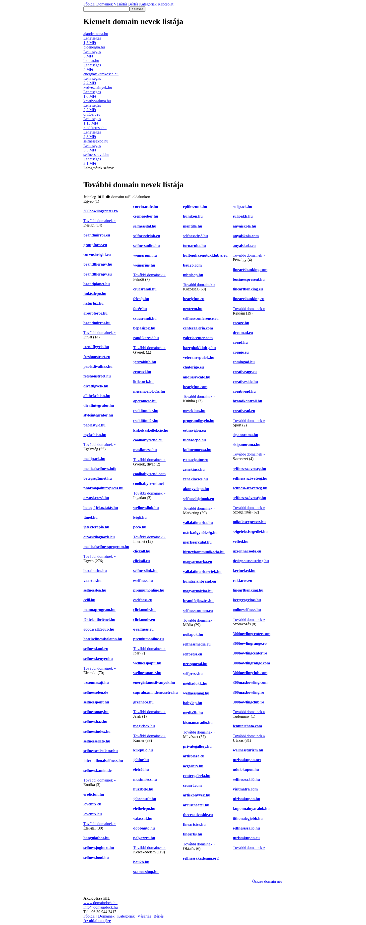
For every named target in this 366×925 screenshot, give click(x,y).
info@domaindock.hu (100, 907)
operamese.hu (145, 401)
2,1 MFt (89, 163)
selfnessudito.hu (146, 245)
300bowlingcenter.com (251, 634)
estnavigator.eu (195, 460)
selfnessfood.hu (96, 857)
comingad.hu (244, 362)
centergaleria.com (198, 328)
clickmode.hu (144, 609)
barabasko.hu (95, 570)
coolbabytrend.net (148, 483)
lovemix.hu (92, 814)
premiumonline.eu (148, 639)
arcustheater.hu (196, 805)
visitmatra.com (245, 789)
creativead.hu (244, 391)
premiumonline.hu (148, 590)
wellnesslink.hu (146, 508)
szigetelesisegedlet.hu (250, 531)
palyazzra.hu (144, 838)
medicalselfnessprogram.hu (106, 547)
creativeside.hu (245, 381)
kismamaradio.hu (198, 722)
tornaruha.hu (194, 245)
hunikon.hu (193, 216)
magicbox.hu (144, 726)
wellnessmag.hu (196, 693)
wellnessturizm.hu (248, 750)
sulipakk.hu (243, 216)
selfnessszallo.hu (246, 828)
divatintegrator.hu (98, 405)
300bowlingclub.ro (248, 702)
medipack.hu (94, 459)
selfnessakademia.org (201, 858)
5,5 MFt (89, 150)
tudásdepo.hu (94, 293)
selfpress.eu (192, 654)
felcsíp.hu (141, 299)
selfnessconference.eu (201, 318)
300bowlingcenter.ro (100, 211)
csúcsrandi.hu (145, 289)
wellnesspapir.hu (147, 673)
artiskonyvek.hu (196, 795)
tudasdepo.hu (194, 440)
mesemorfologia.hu (149, 391)
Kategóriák (126, 916)
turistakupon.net (247, 760)
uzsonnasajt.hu (96, 682)
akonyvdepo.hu (196, 489)
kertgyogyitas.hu (247, 600)
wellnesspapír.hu (147, 663)
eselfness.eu (142, 600)
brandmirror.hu (97, 323)
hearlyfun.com (195, 387)
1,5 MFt (89, 43)
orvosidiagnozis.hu (99, 537)
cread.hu (240, 342)
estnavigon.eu (194, 430)
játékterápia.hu (96, 527)
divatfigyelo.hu (95, 386)
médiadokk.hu (195, 683)
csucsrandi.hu (145, 318)
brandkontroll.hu (247, 401)
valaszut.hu (142, 818)
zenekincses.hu (195, 479)
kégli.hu (140, 517)
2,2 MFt (89, 83)
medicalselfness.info (99, 468)
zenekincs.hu (194, 469)
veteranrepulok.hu (198, 357)
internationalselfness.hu (103, 760)
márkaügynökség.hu (200, 532)
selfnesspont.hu (96, 702)
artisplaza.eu (193, 756)
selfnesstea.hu (94, 590)
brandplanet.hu (96, 284)
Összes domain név (267, 881)
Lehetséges (92, 38)
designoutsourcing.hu (251, 561)
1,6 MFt (89, 96)
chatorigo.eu (193, 367)
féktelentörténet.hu (99, 619)
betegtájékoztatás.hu (100, 508)
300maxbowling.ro (248, 692)
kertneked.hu (244, 570)
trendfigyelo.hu (96, 347)
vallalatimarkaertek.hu (202, 571)
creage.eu (241, 352)
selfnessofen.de (95, 692)
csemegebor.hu (145, 216)
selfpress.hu (193, 673)
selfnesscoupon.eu (198, 610)
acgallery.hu (193, 766)
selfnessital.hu (144, 226)
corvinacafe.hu (145, 206)
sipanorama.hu (245, 435)
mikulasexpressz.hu (249, 522)
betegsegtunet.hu (97, 478)
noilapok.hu (193, 634)
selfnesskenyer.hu (98, 658)
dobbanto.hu (144, 828)
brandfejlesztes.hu (198, 601)
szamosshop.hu (146, 872)
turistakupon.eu (246, 838)
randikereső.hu (146, 338)
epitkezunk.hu (195, 206)
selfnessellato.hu (96, 741)
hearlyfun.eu (193, 299)
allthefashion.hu (96, 396)
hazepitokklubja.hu (199, 348)
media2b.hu (193, 712)
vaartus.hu (92, 580)
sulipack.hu (242, 206)
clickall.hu (141, 551)
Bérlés (159, 916)
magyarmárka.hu (198, 591)
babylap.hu (192, 703)
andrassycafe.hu (196, 377)
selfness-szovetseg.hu (250, 488)
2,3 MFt (89, 137)
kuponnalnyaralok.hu (251, 808)
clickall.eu (141, 561)
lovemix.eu (92, 804)
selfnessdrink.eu (146, 236)
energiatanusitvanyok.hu (154, 682)
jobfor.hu (141, 760)
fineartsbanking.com (250, 270)
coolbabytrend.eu (148, 440)
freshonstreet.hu (97, 376)
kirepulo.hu (143, 750)
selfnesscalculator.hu (100, 751)
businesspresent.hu (249, 279)
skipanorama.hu (246, 444)
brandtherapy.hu (97, 264)
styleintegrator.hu (98, 415)
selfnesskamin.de (97, 770)
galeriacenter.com (198, 338)
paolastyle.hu (94, 425)
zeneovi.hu (142, 372)
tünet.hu (90, 517)
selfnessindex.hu (97, 731)
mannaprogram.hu (99, 609)
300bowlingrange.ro (250, 643)
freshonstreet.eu (96, 357)
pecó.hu (139, 527)
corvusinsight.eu (97, 254)
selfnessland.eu (95, 649)
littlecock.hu (143, 381)
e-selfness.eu (143, 629)
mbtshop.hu (193, 275)
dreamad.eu (243, 332)
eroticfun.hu (93, 794)
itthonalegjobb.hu (248, 818)
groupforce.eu (95, 245)
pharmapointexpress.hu (103, 488)
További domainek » (99, 221)
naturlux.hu (93, 303)
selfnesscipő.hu (195, 236)
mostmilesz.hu (145, 779)
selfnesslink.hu (145, 570)
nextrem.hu (192, 309)
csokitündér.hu (145, 420)
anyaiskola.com (246, 236)
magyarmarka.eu (197, 561)
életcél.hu (141, 769)
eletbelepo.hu (144, 808)
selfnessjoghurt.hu (98, 847)
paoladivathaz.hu (98, 366)
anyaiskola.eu (244, 245)
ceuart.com (192, 785)
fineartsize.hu (194, 824)
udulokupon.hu (246, 769)
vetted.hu (240, 541)
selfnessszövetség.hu (249, 498)
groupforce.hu (95, 313)
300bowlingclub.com (250, 673)
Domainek (106, 916)
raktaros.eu (242, 580)
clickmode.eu (144, 619)
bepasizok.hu (144, 328)
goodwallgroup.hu (98, 629)
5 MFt (88, 56)
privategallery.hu (197, 746)
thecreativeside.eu (198, 815)
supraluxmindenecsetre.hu (155, 692)
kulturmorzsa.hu (197, 450)
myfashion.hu (94, 435)
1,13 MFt (90, 123)
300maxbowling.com (250, 682)
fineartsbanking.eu (248, 299)
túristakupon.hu (246, 799)
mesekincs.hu (194, 411)
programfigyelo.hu (198, 420)
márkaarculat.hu (197, 542)
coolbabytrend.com (149, 474)
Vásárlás (144, 916)
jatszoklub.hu (144, 362)
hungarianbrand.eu (199, 581)
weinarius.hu (144, 265)
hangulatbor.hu (96, 838)
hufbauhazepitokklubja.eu (205, 255)
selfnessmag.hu (96, 712)
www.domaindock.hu (100, 903)
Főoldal (89, 916)
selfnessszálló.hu (246, 779)
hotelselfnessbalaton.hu (102, 639)
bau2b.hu (141, 862)
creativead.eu (244, 411)
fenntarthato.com (247, 726)
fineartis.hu (192, 834)
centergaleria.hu (196, 776)
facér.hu (140, 309)
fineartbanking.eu (248, 289)
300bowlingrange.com (251, 663)
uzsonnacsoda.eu (247, 551)
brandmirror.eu (96, 235)
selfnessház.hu (95, 721)
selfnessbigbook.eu (198, 499)
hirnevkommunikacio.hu (204, 552)
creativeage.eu (245, 372)
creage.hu (241, 323)
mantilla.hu (192, 226)
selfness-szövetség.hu (250, 478)
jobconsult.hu (144, 799)
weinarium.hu (145, 255)
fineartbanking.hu (248, 590)
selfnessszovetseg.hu (249, 468)
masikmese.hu (145, 450)
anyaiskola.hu (244, 226)
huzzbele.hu (143, 789)
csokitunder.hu (145, 411)
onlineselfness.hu (247, 609)
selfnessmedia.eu (197, 644)
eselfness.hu (143, 580)
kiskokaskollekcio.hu (150, 430)
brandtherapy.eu (97, 274)
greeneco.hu (143, 702)
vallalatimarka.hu (198, 522)
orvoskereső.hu (96, 498)
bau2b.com (192, 265)
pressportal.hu (195, 664)
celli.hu (89, 600)
